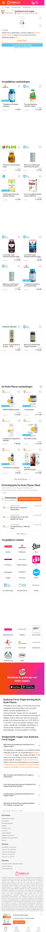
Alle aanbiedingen (7, 823)
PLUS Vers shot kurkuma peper (28, 767)
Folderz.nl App (6, 828)
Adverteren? (5, 821)
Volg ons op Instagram (9, 852)
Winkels (7, 7)
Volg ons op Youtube (8, 854)
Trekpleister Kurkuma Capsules (14, 765)
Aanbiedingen (27, 7)
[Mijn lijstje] (36, 2)
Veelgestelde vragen (8, 818)
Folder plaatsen (6, 833)
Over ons (4, 830)
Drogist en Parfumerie (30, 760)
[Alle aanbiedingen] (41, 386)
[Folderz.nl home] (13, 3)
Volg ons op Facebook (9, 849)
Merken (4, 826)
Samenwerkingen (7, 868)
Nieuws (4, 840)
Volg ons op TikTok (8, 857)
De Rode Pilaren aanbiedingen (17, 386)
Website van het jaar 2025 (9, 838)
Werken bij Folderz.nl (8, 835)
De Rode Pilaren (16, 7)
